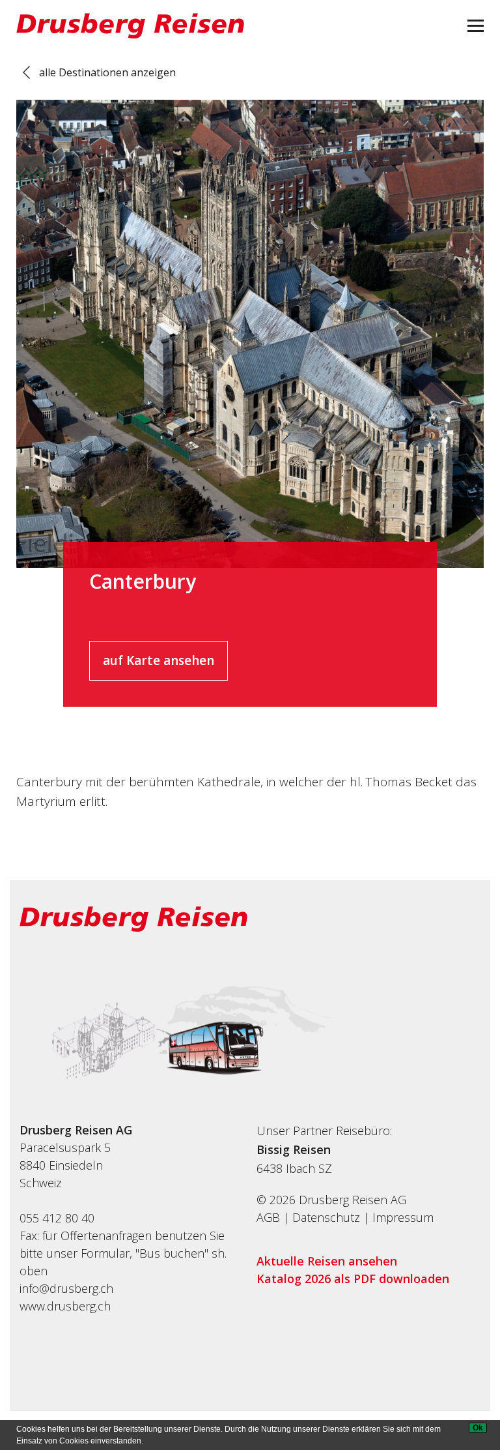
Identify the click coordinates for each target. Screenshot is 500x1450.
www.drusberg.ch (65, 1306)
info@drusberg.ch (66, 1288)
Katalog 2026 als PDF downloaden (353, 1278)
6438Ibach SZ (294, 1168)
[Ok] (478, 1428)
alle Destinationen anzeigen (107, 72)
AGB (268, 1217)
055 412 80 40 (57, 1218)
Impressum (403, 1217)
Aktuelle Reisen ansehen (327, 1261)
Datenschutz (326, 1217)
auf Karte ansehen (158, 660)
